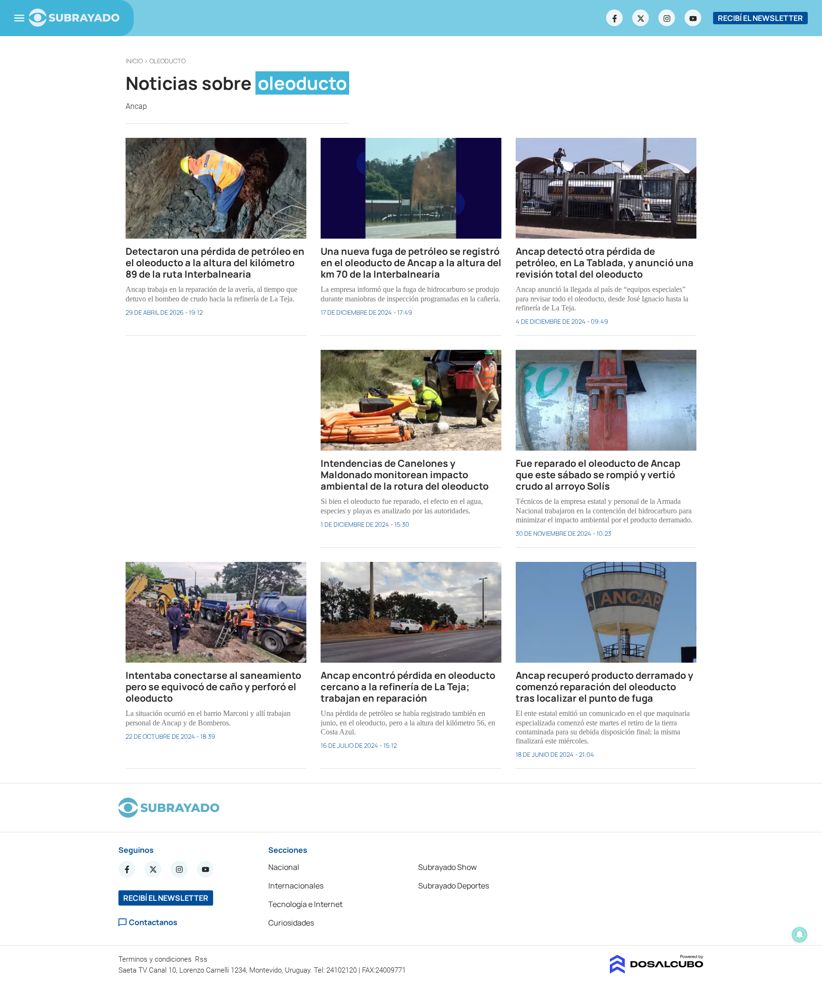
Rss (202, 959)
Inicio (134, 61)
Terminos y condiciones (156, 959)
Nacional (283, 867)
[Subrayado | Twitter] (641, 18)
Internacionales (295, 885)
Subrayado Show (447, 867)
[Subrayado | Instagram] (667, 18)
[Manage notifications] (799, 934)
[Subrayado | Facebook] (614, 18)
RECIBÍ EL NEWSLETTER (760, 18)
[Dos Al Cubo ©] (657, 970)
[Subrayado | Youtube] (693, 18)
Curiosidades (291, 922)
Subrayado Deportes (453, 885)
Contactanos (153, 922)
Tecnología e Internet (305, 904)
